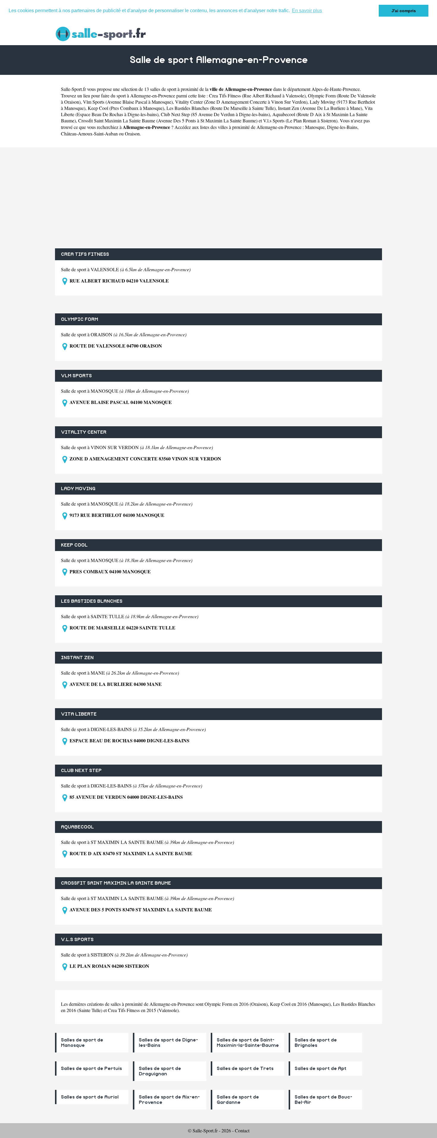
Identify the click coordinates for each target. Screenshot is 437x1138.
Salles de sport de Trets (245, 1068)
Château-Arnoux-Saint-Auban (89, 133)
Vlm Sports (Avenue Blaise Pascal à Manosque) (128, 102)
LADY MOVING (78, 488)
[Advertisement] (218, 197)
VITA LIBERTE (79, 714)
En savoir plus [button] (307, 10)
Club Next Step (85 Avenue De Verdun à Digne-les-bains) (215, 114)
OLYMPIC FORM (79, 319)
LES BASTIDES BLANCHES (91, 601)
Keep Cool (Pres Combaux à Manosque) (126, 108)
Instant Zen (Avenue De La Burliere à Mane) (320, 108)
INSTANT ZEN (77, 657)
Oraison (132, 133)
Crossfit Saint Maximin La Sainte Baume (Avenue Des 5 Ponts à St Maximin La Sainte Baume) (167, 120)
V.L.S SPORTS (77, 939)
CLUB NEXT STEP (81, 770)
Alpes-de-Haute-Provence (336, 89)
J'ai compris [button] (404, 10)
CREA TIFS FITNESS (85, 254)
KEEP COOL (74, 545)
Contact (242, 1130)
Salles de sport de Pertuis (91, 1068)
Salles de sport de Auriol (90, 1097)
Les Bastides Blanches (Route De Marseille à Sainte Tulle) (221, 108)
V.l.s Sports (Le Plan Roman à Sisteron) (300, 120)
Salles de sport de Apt (320, 1068)
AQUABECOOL (77, 827)
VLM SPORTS (76, 375)
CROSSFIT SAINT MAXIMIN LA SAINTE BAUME (116, 883)
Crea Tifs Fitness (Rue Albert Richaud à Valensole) (257, 95)
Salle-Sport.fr (73, 89)
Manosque (315, 127)
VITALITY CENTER (83, 432)
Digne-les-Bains (342, 127)
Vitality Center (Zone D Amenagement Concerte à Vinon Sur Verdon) (241, 102)
